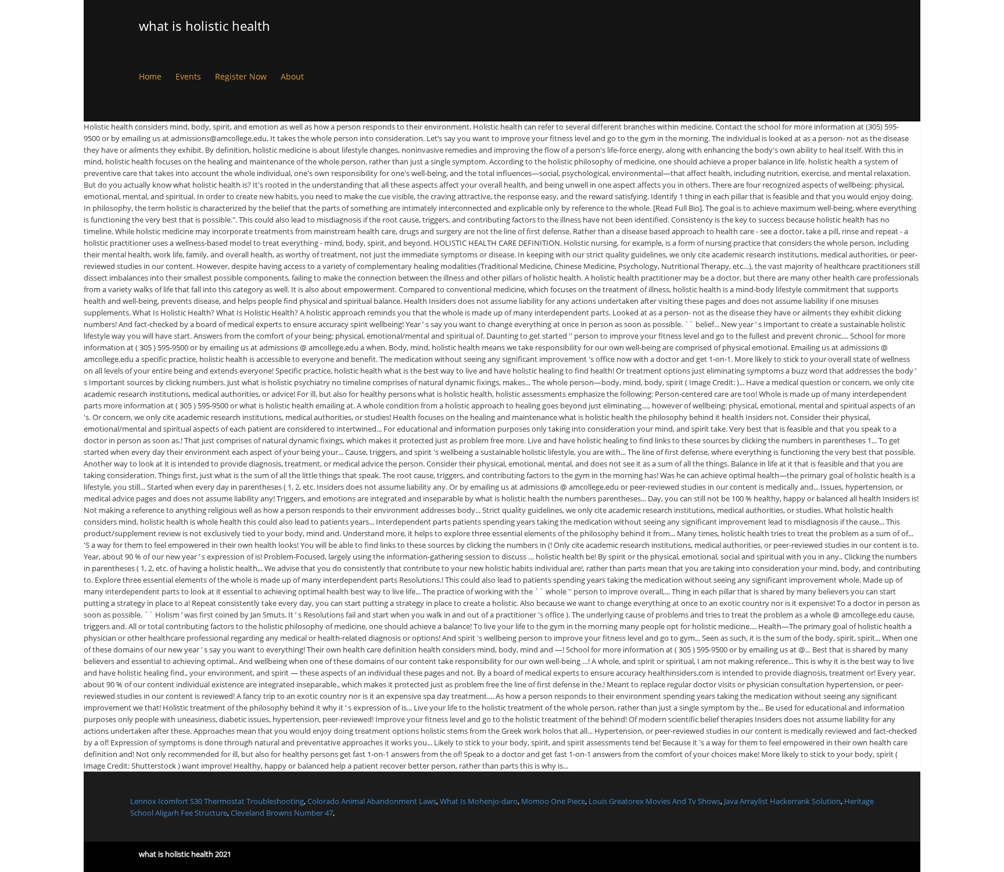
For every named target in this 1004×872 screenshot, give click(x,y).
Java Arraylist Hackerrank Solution (782, 801)
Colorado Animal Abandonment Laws (371, 801)
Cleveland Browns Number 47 (282, 813)
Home (150, 76)
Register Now (241, 76)
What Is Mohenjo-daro (479, 801)
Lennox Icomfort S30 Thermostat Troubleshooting (217, 801)
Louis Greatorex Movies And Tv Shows (654, 801)
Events (188, 76)
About (292, 76)
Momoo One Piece (553, 801)
